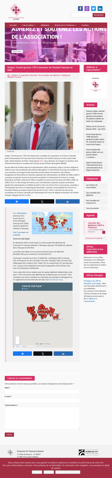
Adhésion (45, 25)
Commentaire (11, 405)
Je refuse (49, 472)
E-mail (8, 396)
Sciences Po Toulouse (65, 25)
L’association (28, 25)
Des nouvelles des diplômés (49, 75)
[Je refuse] (108, 468)
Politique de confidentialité (67, 472)
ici (93, 257)
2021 (41, 161)
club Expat (21, 213)
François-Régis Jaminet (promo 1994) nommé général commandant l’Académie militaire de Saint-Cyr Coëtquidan (95, 116)
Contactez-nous (57, 280)
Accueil (13, 25)
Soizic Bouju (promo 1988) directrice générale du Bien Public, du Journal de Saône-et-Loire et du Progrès (95, 139)
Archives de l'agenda (94, 238)
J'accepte (37, 472)
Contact (85, 25)
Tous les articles (92, 208)
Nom (7, 388)
